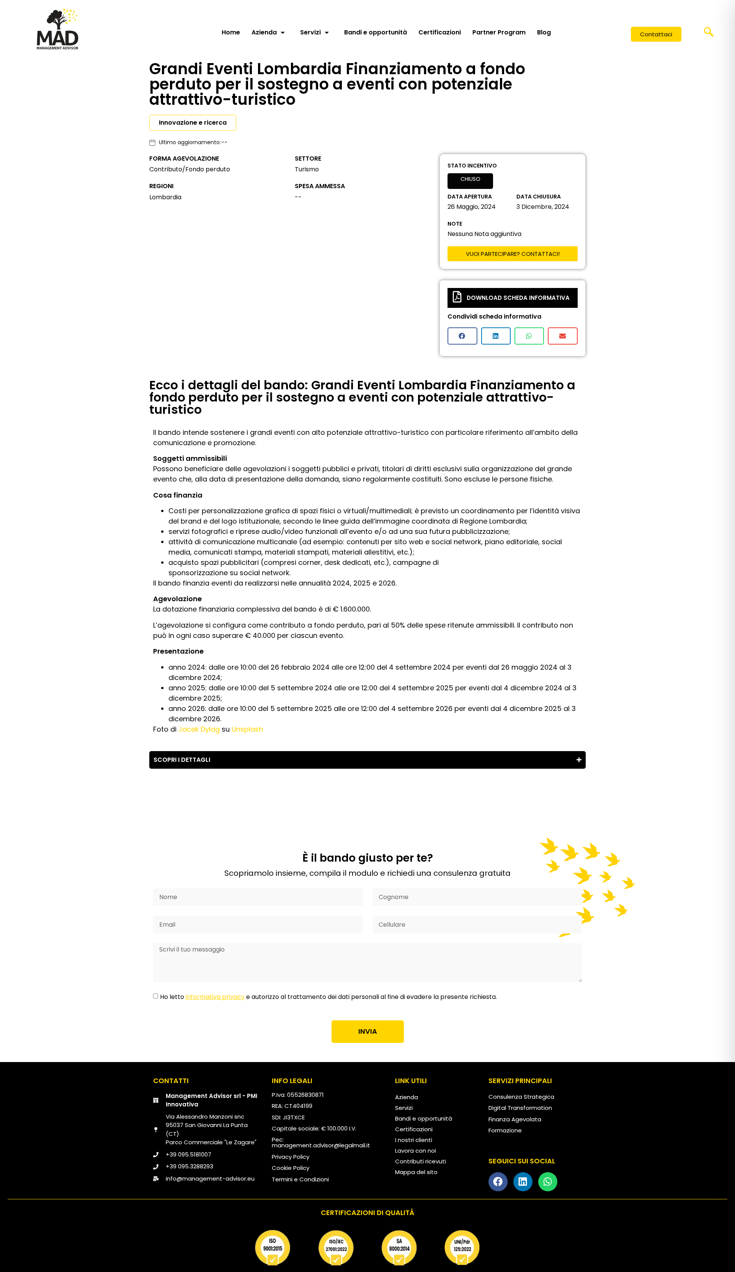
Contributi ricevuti (420, 1161)
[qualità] (367, 1248)
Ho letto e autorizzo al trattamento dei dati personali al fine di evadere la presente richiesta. (328, 996)
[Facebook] (498, 1181)
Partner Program (499, 32)
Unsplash (248, 729)
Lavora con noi (415, 1151)
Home (231, 32)
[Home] (57, 29)
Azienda (264, 32)
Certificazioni (439, 32)
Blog (544, 32)
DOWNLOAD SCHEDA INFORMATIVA (518, 298)
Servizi (310, 32)
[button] (708, 34)
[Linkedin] (522, 1181)
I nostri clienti (413, 1140)
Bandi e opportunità (375, 32)
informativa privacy (215, 996)
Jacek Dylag (199, 729)
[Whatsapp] (547, 1181)
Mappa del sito (416, 1172)
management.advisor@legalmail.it (321, 1145)
